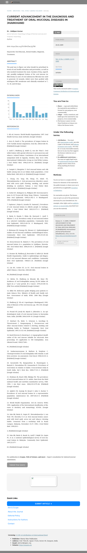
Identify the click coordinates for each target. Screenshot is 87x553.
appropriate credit (67, 142)
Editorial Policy (14, 516)
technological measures (67, 161)
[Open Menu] (7, 2)
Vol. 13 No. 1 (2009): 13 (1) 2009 (31, 11)
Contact (11, 524)
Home (9, 11)
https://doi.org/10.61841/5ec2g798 (23, 46)
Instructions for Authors (18, 520)
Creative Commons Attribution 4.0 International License (66, 91)
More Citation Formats (62, 242)
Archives (16, 11)
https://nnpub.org (25, 545)
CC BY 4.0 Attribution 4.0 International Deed (32, 535)
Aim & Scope (13, 508)
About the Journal (15, 511)
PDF (58, 32)
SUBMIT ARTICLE (42, 504)
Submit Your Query (17, 465)
